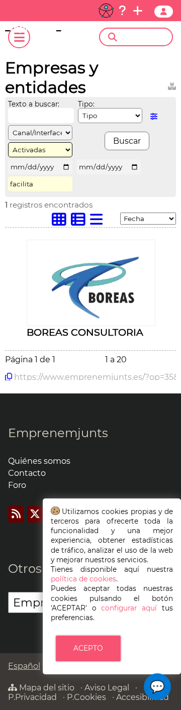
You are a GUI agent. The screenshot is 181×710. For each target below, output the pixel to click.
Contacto (27, 473)
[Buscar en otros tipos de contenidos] (172, 84)
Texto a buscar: (33, 104)
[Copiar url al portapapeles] (8, 377)
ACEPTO (88, 648)
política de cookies (83, 579)
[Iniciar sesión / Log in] (163, 12)
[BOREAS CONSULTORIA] (90, 320)
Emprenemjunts (58, 433)
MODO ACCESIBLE (106, 11)
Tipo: (86, 104)
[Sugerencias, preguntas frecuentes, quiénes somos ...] (122, 11)
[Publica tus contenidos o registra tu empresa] (137, 11)
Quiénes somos (39, 461)
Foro (17, 485)
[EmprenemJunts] (43, 30)
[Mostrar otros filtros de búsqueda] (153, 116)
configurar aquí (129, 608)
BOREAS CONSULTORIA (85, 332)
